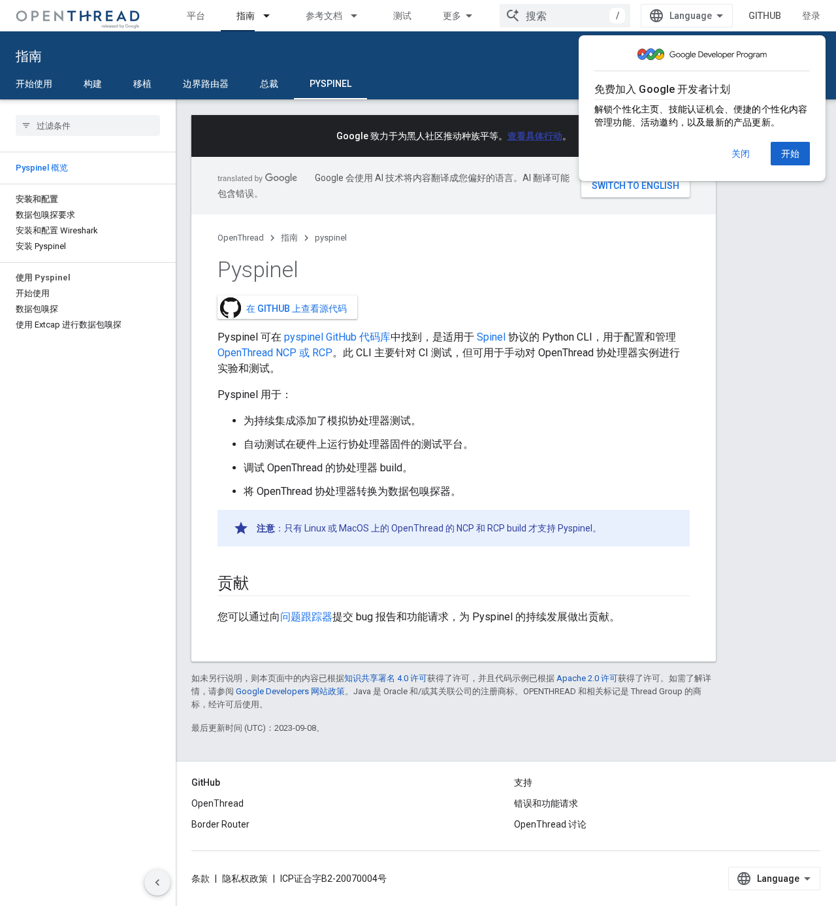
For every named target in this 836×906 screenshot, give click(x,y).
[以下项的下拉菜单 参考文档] (360, 15)
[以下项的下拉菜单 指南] (272, 15)
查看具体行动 (534, 136)
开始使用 (34, 83)
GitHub (764, 15)
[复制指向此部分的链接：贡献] (262, 584)
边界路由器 (206, 83)
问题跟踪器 (306, 617)
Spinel (491, 337)
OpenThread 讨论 (550, 824)
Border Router (220, 824)
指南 (245, 15)
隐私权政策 (245, 878)
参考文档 (324, 15)
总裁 (269, 83)
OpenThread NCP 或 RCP (274, 352)
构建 (93, 83)
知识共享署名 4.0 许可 (385, 678)
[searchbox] (88, 125)
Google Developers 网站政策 (290, 691)
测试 (402, 15)
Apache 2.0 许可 (587, 678)
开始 (790, 153)
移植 (142, 83)
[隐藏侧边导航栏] (157, 882)
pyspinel (330, 83)
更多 (452, 15)
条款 (200, 878)
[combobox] (565, 15)
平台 (196, 15)
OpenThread (240, 238)
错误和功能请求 (546, 803)
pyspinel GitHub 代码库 (337, 337)
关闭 (741, 153)
